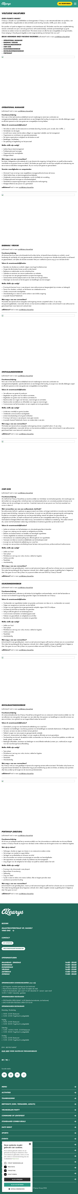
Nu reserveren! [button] (65, 3)
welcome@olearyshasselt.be (13, 948)
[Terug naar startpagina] (6, 3)
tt (17, 1075)
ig (11, 1075)
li (23, 1075)
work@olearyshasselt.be (61, 36)
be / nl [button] (5, 1060)
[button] (75, 4)
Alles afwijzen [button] (17, 1179)
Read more (15, 1159)
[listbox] (30, 1144)
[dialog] (17, 1166)
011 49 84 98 (7, 943)
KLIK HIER (5, 1051)
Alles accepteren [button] (17, 1184)
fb (4, 1075)
